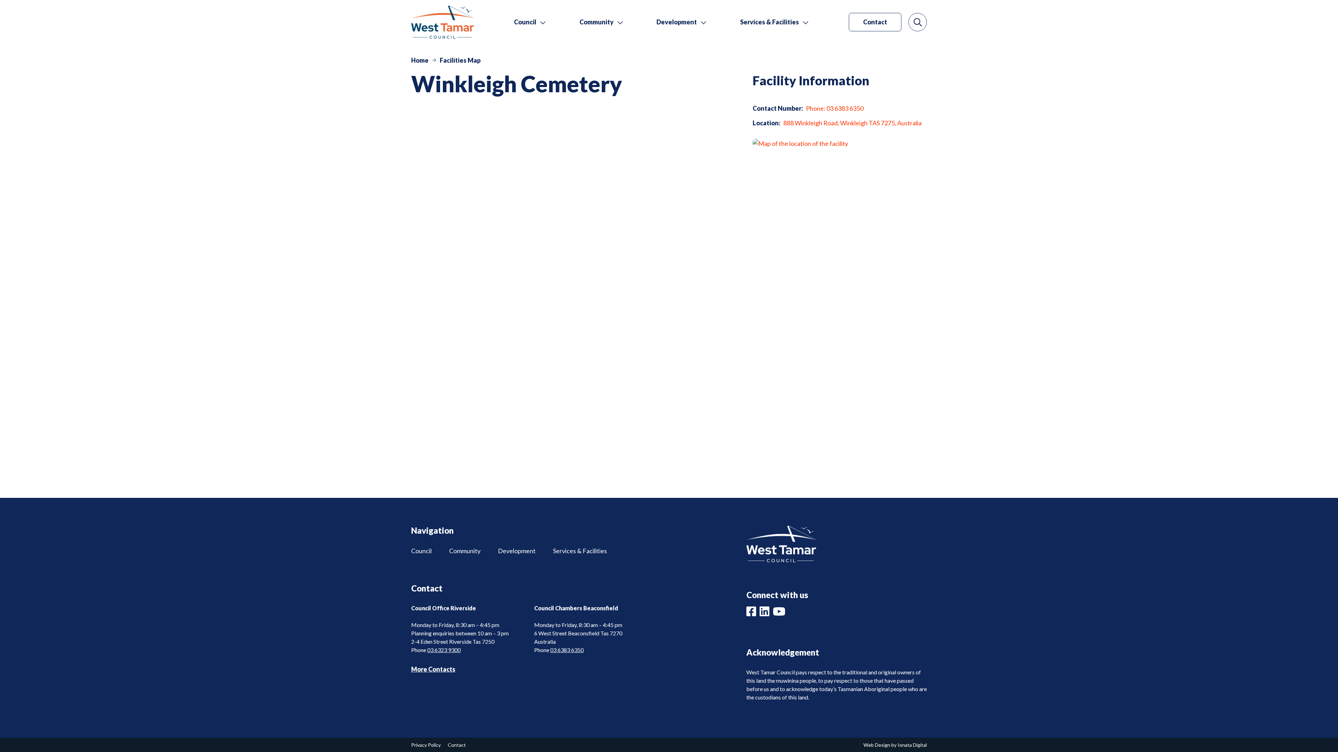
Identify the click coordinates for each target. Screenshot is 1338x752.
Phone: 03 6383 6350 (834, 108)
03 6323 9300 (444, 650)
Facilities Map (460, 60)
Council (421, 551)
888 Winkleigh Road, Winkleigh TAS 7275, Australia (852, 123)
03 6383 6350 (567, 650)
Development (517, 551)
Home (420, 60)
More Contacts (433, 669)
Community (464, 551)
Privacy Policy (426, 745)
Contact (875, 22)
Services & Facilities (580, 551)
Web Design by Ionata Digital (895, 745)
